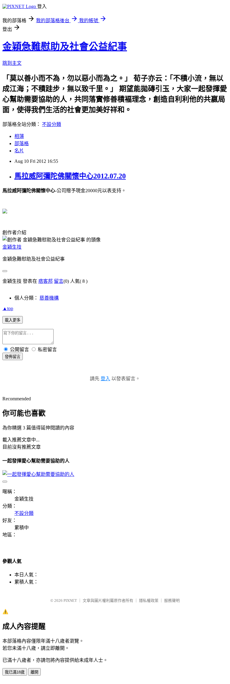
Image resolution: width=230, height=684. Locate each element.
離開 (34, 672)
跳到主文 (12, 63)
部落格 (21, 143)
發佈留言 (12, 356)
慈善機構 (49, 297)
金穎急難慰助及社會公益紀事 (64, 46)
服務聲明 (172, 600)
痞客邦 (45, 281)
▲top (7, 308)
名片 (19, 150)
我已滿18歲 (15, 672)
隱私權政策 (148, 600)
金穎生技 (12, 246)
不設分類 (51, 124)
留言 (58, 281)
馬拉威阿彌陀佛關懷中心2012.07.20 (70, 176)
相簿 (19, 136)
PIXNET (70, 600)
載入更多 (12, 320)
